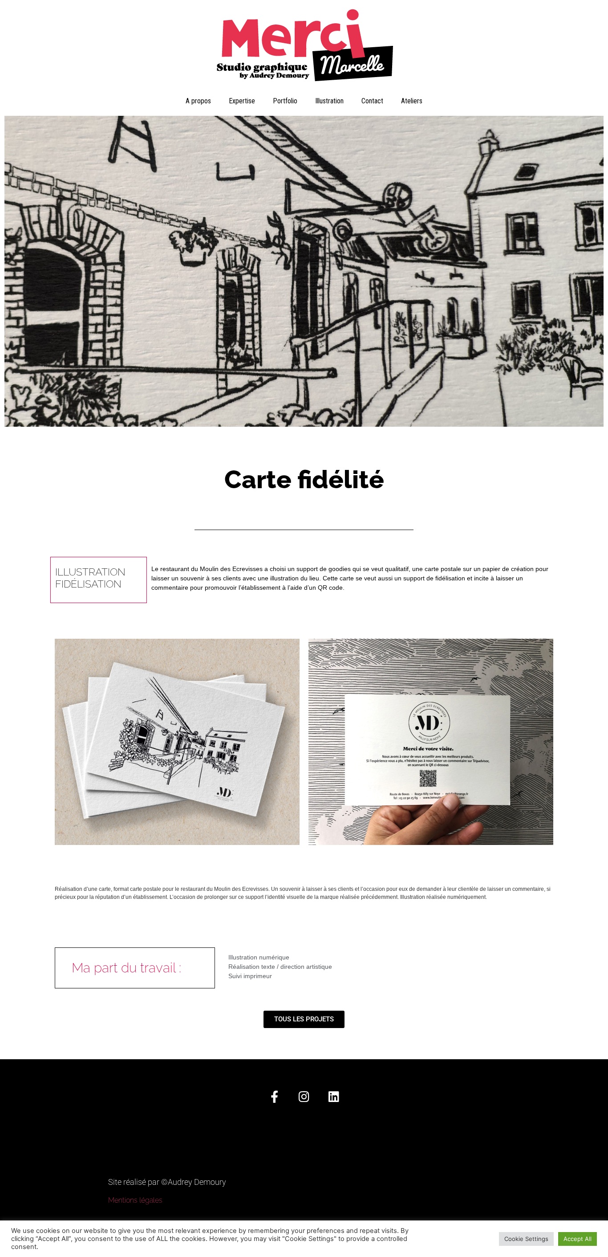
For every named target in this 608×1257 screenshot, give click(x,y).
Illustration (329, 101)
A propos (198, 101)
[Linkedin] (334, 1096)
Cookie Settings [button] (526, 1238)
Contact (372, 101)
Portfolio (285, 101)
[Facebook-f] (274, 1096)
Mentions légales (135, 1200)
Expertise (242, 101)
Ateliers (411, 101)
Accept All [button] (577, 1238)
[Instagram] (304, 1096)
